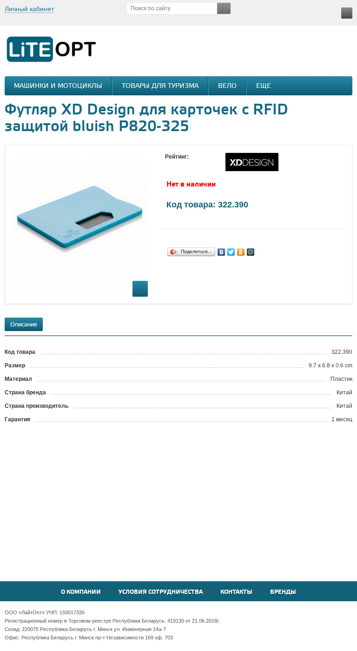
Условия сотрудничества (161, 592)
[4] (197, 165)
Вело (227, 86)
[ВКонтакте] (221, 252)
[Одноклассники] (241, 252)
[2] (179, 165)
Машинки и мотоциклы (58, 86)
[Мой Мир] (251, 252)
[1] (169, 165)
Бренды (283, 592)
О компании (81, 592)
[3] (188, 165)
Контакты (236, 592)
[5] (207, 165)
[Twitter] (231, 252)
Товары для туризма (160, 86)
